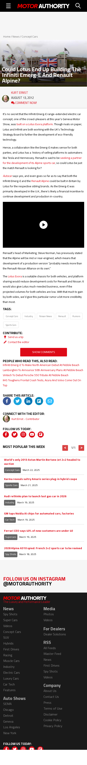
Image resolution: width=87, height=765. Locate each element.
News (16, 36)
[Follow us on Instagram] (23, 434)
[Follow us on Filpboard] (41, 434)
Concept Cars (30, 36)
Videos (7, 626)
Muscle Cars (11, 661)
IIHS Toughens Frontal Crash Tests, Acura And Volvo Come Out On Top (42, 383)
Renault (62, 316)
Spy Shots (10, 554)
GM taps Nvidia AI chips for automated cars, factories (39, 514)
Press (47, 702)
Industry (28, 316)
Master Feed (52, 654)
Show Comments (43, 352)
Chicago (8, 710)
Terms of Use (53, 708)
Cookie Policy (52, 720)
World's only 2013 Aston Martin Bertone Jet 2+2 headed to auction (42, 462)
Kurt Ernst (19, 92)
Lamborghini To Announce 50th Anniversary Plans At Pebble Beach (43, 370)
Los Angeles (11, 727)
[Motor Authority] (43, 6)
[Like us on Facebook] (6, 434)
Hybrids (8, 643)
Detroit (8, 715)
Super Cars (10, 620)
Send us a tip (15, 337)
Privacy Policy (53, 726)
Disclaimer (50, 714)
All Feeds (50, 648)
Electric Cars (11, 672)
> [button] (81, 448)
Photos (49, 614)
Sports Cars (11, 325)
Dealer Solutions (55, 634)
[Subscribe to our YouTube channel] (32, 434)
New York (9, 733)
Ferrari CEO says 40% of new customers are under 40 (38, 531)
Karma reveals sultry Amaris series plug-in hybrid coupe (40, 479)
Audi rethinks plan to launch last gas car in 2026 (35, 496)
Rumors (76, 316)
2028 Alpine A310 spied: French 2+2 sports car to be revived (43, 548)
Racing (7, 655)
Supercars (10, 537)
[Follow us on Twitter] (15, 434)
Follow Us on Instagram (34, 581)
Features (9, 690)
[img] (7, 401)
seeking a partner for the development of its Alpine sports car (42, 160)
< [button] (65, 448)
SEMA (7, 704)
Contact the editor (18, 342)
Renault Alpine (40, 181)
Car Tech (10, 519)
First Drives (11, 649)
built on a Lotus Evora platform (35, 124)
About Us (50, 691)
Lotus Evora (15, 276)
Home (7, 36)
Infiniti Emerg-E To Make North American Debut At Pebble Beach (41, 365)
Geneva (8, 721)
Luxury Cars (11, 678)
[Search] (78, 6)
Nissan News (45, 316)
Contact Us (51, 697)
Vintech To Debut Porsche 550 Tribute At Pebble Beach (35, 375)
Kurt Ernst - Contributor (25, 419)
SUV (6, 637)
